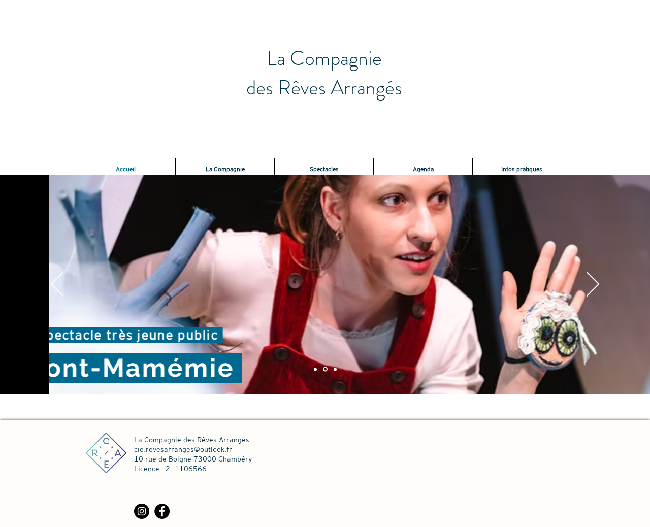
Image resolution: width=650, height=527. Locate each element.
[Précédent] (57, 285)
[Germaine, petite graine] (335, 369)
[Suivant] (593, 285)
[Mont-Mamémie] (325, 369)
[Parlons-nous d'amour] (315, 369)
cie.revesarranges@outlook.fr (183, 449)
